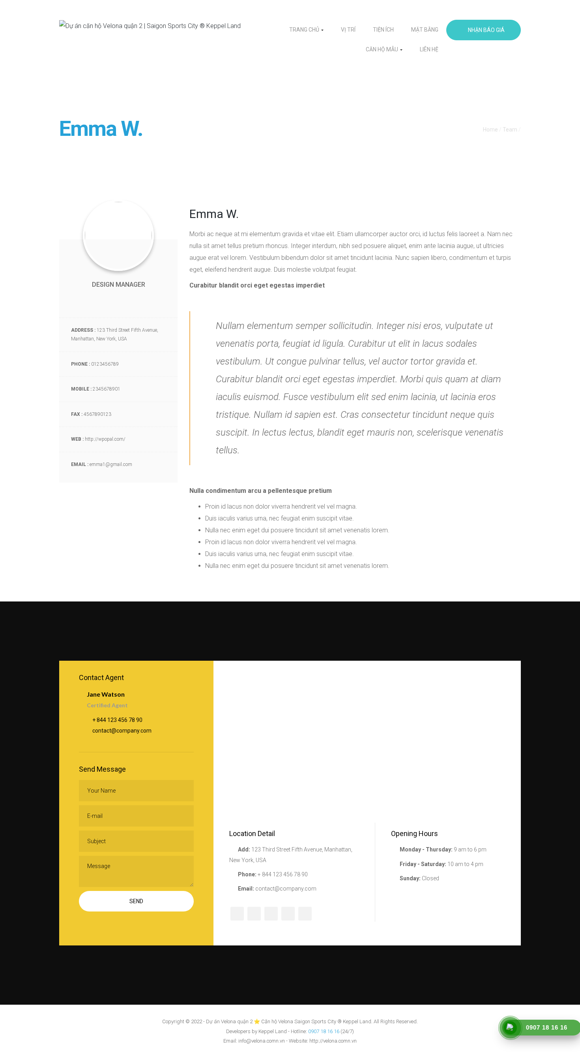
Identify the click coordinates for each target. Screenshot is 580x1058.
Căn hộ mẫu (382, 49)
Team (510, 129)
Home (490, 129)
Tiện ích (383, 29)
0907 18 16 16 (323, 1031)
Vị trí (348, 29)
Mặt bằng (424, 29)
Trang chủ (304, 29)
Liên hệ (429, 49)
